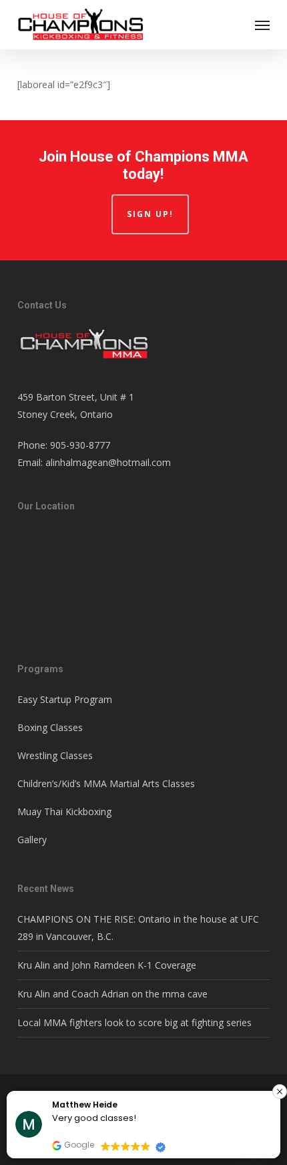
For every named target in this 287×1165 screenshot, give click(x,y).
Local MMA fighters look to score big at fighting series (134, 1022)
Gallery (32, 839)
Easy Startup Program (64, 699)
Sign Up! (150, 214)
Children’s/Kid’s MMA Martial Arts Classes (106, 783)
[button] (262, 24)
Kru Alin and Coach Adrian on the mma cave (112, 993)
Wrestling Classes (55, 755)
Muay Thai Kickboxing (64, 811)
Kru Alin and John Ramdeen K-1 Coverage (106, 965)
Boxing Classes (50, 727)
